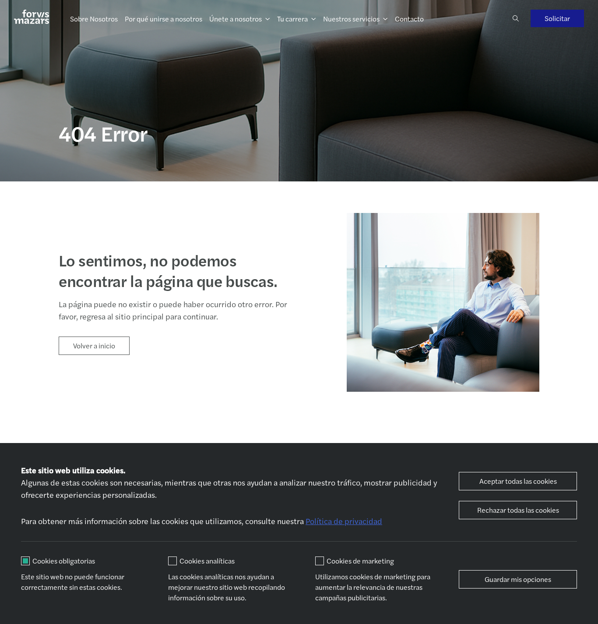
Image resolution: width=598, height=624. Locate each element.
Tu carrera (292, 19)
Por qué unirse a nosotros (163, 19)
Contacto (409, 19)
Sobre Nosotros (94, 19)
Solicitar (557, 18)
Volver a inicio (94, 345)
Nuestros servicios (351, 19)
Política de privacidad (344, 520)
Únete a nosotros (235, 19)
